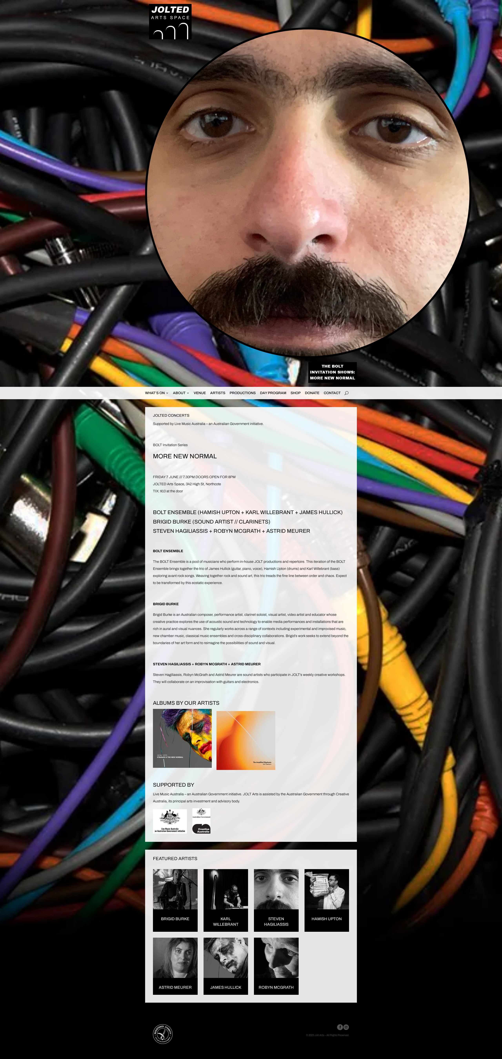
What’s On (155, 393)
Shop (296, 393)
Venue (200, 393)
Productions (243, 393)
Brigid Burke (162, 615)
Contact (332, 393)
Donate (312, 393)
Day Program (273, 393)
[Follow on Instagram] (346, 1027)
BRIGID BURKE (172, 522)
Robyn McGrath (276, 987)
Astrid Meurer (175, 987)
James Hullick (225, 987)
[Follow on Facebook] (340, 1027)
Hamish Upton (327, 919)
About (179, 393)
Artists (217, 393)
